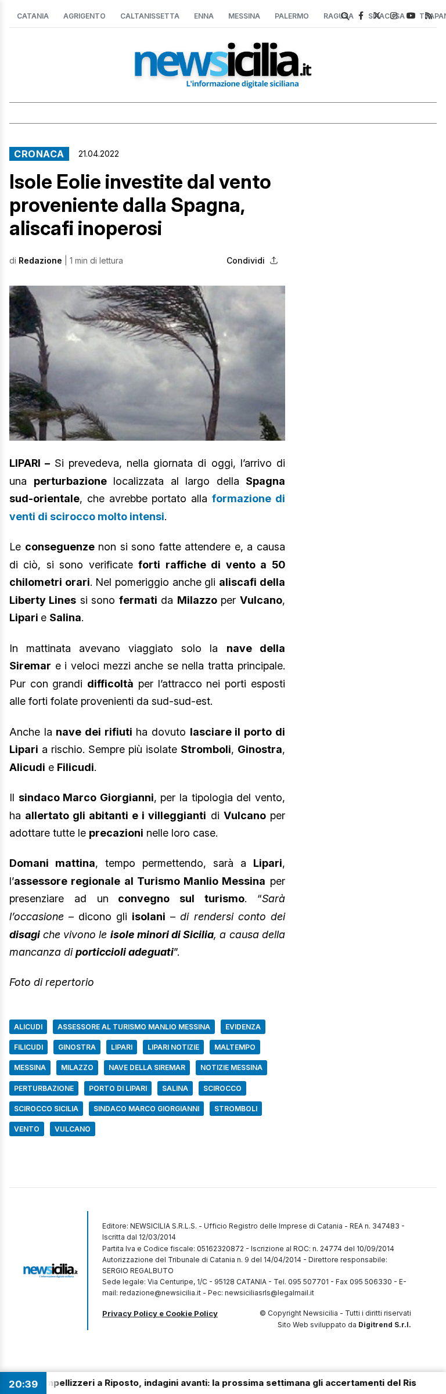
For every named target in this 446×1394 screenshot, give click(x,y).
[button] (147, 363)
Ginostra (77, 1047)
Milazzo (77, 1067)
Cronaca (39, 154)
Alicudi (28, 1026)
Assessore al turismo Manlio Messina (133, 1026)
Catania (33, 16)
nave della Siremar (147, 1067)
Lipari (121, 1047)
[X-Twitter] (377, 15)
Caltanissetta (149, 16)
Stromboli (235, 1108)
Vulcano (73, 1129)
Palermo (292, 16)
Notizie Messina (231, 1067)
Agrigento (84, 16)
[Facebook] (361, 15)
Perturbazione (44, 1088)
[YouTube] (411, 15)
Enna (204, 16)
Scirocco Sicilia (46, 1108)
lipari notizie (173, 1047)
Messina (244, 16)
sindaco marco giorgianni (146, 1108)
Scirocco (222, 1088)
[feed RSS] (428, 15)
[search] (345, 16)
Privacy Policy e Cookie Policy (160, 1313)
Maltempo (235, 1047)
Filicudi (28, 1047)
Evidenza (243, 1026)
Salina (175, 1088)
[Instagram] (393, 15)
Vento (26, 1129)
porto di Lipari (118, 1088)
